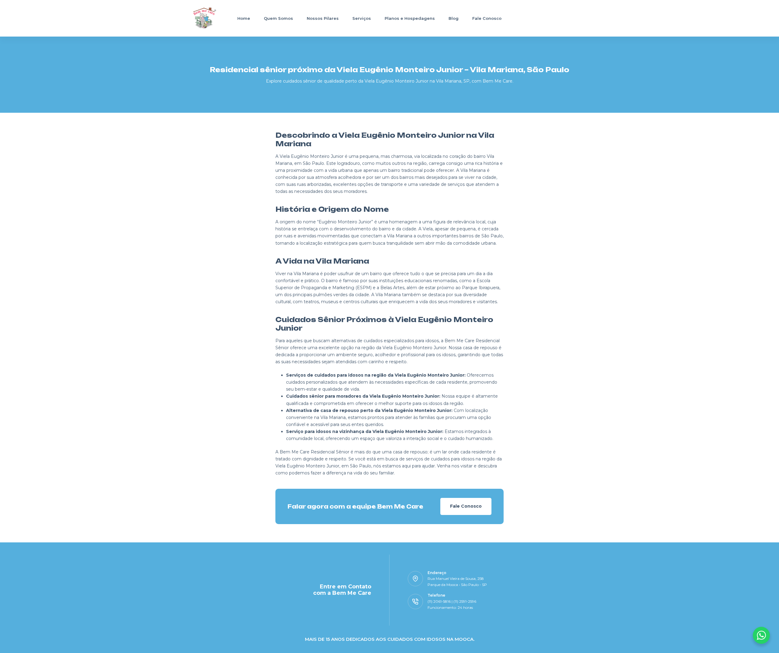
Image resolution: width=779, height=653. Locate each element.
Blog (454, 18)
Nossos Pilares (323, 18)
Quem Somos (278, 18)
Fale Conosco (486, 18)
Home (243, 18)
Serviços (361, 18)
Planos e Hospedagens (410, 18)
